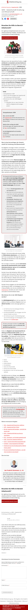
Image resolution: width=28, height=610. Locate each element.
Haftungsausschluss (14, 603)
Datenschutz (10, 601)
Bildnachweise (17, 601)
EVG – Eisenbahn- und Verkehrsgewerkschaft (15, 437)
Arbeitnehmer (5, 290)
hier (6, 128)
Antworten (4, 552)
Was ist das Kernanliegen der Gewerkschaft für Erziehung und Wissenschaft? (14, 96)
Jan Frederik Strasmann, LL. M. (16, 14)
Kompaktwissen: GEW (9, 93)
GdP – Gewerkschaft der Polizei (11, 427)
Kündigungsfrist (20, 409)
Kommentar (5, 565)
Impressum (3, 601)
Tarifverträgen (14, 319)
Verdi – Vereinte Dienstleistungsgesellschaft (14, 441)
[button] (2, 19)
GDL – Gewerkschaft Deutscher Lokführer (14, 425)
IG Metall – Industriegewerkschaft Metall (13, 443)
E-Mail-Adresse (6, 585)
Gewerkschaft (15, 7)
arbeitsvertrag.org (5, 7)
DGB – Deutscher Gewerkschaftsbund (13, 439)
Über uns (24, 601)
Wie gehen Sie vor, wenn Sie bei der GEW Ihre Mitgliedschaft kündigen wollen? (15, 104)
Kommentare (13, 18)
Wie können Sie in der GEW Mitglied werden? (12, 99)
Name (3, 580)
